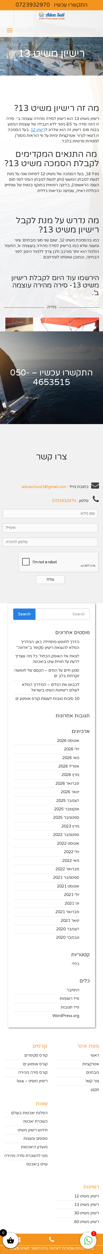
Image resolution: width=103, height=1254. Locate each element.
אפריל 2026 (68, 766)
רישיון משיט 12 (86, 1196)
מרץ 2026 (70, 774)
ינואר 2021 (70, 920)
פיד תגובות (70, 1007)
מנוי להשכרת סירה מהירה (26, 1155)
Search (24, 614)
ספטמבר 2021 (66, 877)
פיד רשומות (69, 998)
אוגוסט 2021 (68, 886)
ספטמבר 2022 (66, 834)
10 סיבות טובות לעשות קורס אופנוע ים (47, 698)
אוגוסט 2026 (68, 740)
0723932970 (64, 500)
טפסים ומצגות (36, 1138)
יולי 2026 (71, 749)
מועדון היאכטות (34, 1147)
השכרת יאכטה (35, 1121)
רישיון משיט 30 (86, 1213)
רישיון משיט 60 (86, 1221)
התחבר (73, 990)
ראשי (95, 1055)
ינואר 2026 (70, 791)
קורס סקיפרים (36, 1055)
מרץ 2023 (70, 826)
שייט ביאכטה (37, 1164)
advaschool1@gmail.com (44, 486)
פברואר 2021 (67, 911)
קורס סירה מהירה (33, 1072)
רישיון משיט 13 (86, 1204)
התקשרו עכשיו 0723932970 (51, 5)
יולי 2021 (71, 894)
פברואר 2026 (67, 783)
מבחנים (92, 1072)
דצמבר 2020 (67, 929)
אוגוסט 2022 (68, 843)
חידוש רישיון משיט (33, 1130)
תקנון (95, 1089)
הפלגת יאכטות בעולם (29, 1113)
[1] (88, 1243)
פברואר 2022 (67, 869)
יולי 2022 (71, 851)
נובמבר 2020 (67, 937)
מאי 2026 (70, 757)
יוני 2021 (72, 903)
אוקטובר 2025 (66, 809)
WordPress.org (65, 1015)
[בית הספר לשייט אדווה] (51, 17)
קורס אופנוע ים (35, 1064)
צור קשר (92, 1081)
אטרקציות (90, 1064)
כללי (75, 964)
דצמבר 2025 (67, 800)
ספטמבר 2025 (66, 817)
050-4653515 (40, 377)
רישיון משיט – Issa (32, 1081)
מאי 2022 (70, 860)
